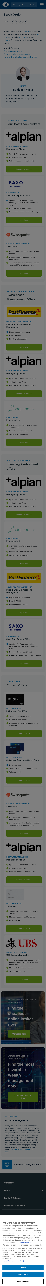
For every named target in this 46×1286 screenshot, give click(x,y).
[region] (23, 1250)
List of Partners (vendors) (13, 1261)
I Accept (23, 1267)
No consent (22, 1274)
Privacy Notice (25, 1242)
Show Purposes (23, 1281)
